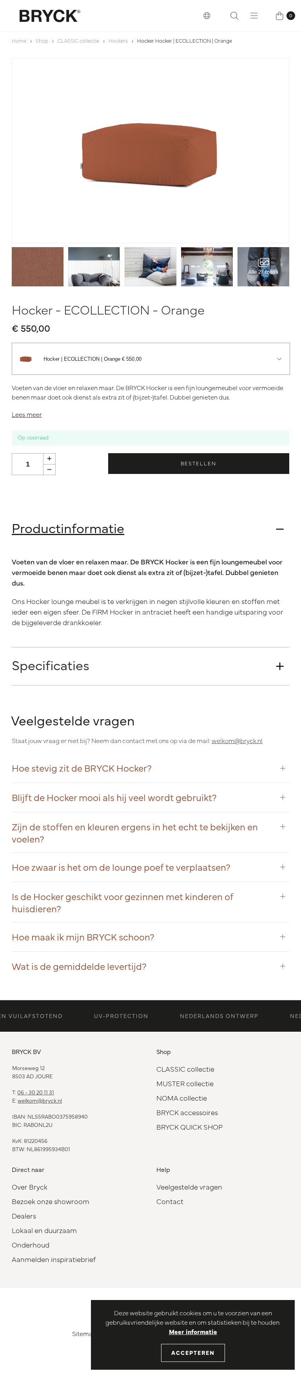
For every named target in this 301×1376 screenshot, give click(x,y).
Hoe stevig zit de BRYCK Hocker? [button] (82, 767)
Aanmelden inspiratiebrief (54, 1259)
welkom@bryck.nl (237, 740)
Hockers (118, 40)
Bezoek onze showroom (50, 1201)
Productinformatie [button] (68, 527)
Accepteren (193, 1352)
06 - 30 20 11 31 (35, 1092)
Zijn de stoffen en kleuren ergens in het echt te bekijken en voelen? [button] (135, 832)
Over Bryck (29, 1187)
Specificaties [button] (50, 664)
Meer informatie (193, 1331)
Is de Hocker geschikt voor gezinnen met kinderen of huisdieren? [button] (122, 902)
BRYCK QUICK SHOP (189, 1127)
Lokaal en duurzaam (44, 1230)
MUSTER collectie (185, 1083)
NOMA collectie (181, 1098)
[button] (207, 15)
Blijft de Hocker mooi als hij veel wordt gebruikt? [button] (114, 797)
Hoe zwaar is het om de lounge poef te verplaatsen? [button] (121, 867)
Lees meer (27, 414)
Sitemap (84, 1333)
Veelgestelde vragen (189, 1187)
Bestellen (198, 463)
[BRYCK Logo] (50, 15)
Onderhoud (30, 1244)
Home (19, 40)
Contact (169, 1201)
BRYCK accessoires (187, 1112)
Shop (42, 40)
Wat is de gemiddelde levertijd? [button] (79, 966)
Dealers (24, 1215)
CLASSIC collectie (78, 40)
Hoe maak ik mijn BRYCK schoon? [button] (83, 936)
